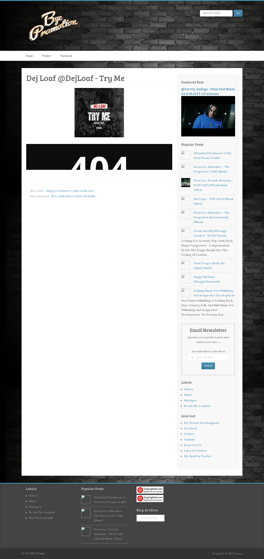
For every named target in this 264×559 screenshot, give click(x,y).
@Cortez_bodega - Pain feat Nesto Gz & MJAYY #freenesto (208, 91)
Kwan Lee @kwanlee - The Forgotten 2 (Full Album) (109, 515)
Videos (188, 389)
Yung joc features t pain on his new (70, 190)
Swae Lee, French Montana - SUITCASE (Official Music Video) (213, 185)
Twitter (47, 55)
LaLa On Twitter (195, 450)
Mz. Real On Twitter (198, 456)
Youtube (189, 439)
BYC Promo (235, 553)
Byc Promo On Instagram (201, 423)
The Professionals (41, 518)
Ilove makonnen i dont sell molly (73, 196)
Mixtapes (190, 400)
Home (29, 55)
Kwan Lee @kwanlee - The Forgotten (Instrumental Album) (212, 217)
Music (188, 395)
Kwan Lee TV (193, 445)
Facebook (66, 55)
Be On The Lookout (197, 406)
